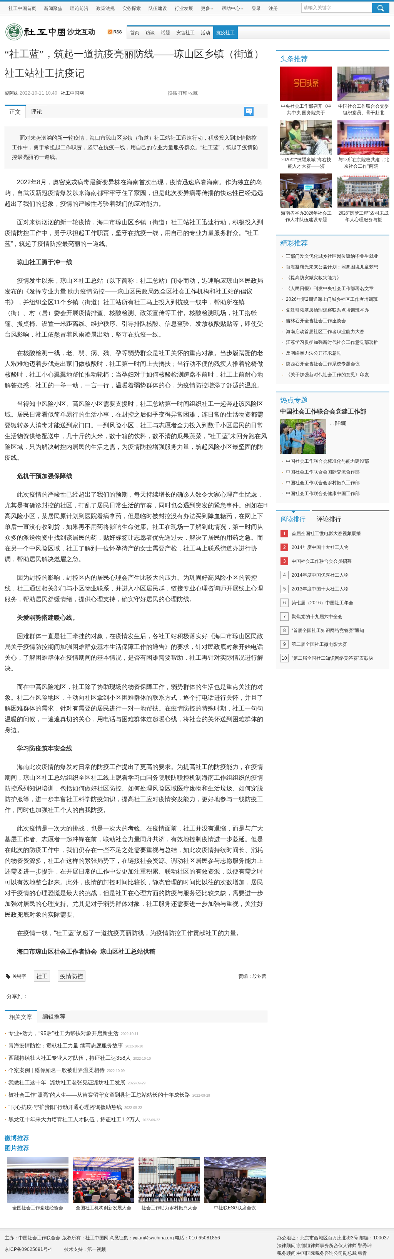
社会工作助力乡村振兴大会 (169, 1208)
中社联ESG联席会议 (235, 1208)
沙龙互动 (81, 32)
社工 (42, 976)
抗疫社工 (225, 32)
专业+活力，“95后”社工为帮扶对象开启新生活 (63, 1033)
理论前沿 (79, 8)
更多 (205, 8)
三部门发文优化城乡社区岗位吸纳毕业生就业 (332, 256)
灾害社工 (185, 32)
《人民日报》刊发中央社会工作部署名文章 (330, 288)
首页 (134, 32)
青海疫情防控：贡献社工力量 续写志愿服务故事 (65, 1045)
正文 (15, 112)
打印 (182, 93)
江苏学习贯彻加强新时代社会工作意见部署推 (332, 342)
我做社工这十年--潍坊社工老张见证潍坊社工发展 (66, 1082)
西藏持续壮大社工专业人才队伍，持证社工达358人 (69, 1058)
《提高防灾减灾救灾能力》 (313, 277)
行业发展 (184, 8)
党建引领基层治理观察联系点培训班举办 (327, 310)
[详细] (340, 423)
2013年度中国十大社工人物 (320, 589)
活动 (205, 32)
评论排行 (329, 519)
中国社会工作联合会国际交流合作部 (323, 472)
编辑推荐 (53, 1017)
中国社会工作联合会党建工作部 (323, 411)
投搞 (172, 93)
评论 (36, 111)
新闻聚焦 (53, 8)
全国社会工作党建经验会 (37, 1208)
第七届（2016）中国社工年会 (322, 602)
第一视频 (96, 1249)
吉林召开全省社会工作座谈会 (316, 321)
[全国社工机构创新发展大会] (103, 1180)
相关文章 (20, 1017)
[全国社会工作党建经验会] (37, 1180)
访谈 (150, 32)
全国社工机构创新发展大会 (103, 1208)
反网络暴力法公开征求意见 (313, 353)
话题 (165, 32)
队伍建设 (158, 8)
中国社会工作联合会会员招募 (322, 561)
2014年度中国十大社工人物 (320, 547)
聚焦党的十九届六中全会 (317, 616)
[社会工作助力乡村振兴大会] (169, 1180)
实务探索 (131, 8)
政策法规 (105, 8)
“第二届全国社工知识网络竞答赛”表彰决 (332, 658)
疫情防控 (71, 976)
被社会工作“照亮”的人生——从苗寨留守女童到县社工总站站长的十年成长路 (99, 1095)
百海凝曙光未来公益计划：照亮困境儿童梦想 (332, 267)
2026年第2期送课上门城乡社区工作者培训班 (332, 299)
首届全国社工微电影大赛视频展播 (326, 533)
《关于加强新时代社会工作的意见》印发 (327, 374)
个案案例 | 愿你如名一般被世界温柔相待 (56, 1070)
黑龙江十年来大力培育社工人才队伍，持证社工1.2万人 (74, 1119)
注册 (273, 8)
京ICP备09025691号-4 (28, 1249)
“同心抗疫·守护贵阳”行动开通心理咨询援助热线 (65, 1107)
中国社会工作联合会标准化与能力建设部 (327, 461)
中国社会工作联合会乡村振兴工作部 (323, 482)
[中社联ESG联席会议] (235, 1180)
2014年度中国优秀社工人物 (320, 575)
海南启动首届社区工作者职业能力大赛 (325, 331)
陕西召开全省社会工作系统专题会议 (323, 364)
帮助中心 (231, 8)
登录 (256, 8)
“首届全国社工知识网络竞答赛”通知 (328, 630)
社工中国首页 (22, 8)
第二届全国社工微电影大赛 (319, 644)
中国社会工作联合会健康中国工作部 (323, 493)
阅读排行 (293, 519)
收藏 (193, 93)
